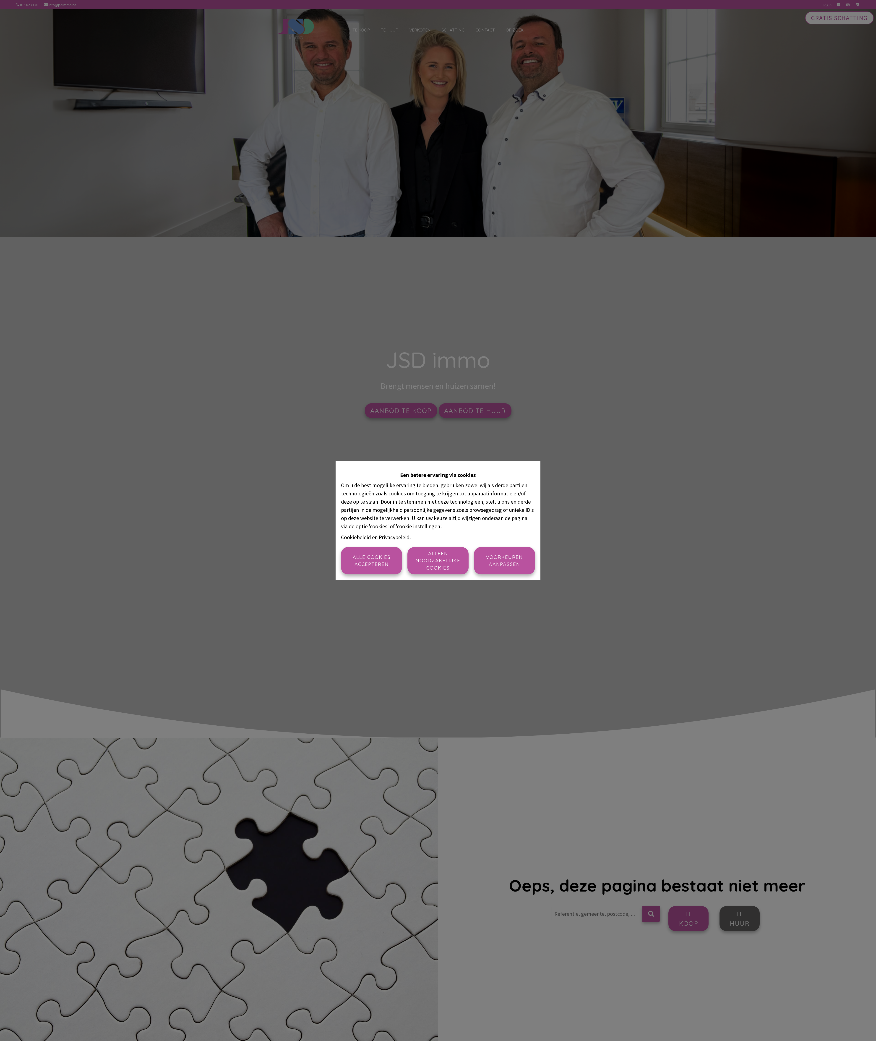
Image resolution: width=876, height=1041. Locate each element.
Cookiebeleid (356, 537)
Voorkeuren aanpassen (504, 560)
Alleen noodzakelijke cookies (438, 560)
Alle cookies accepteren (372, 560)
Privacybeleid (394, 537)
